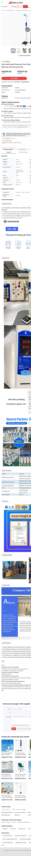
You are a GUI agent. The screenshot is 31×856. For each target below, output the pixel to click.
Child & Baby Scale (5, 815)
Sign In (3, 142)
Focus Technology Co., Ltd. (18, 850)
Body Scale (5, 828)
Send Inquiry (14, 78)
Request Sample (25, 81)
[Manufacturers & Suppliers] (15, 2)
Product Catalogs (22, 809)
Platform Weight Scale (7, 842)
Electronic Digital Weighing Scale (10, 839)
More (2, 845)
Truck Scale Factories (7, 835)
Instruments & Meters (9, 10)
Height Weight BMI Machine (7, 812)
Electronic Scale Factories (20, 835)
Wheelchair (17, 815)
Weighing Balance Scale (21, 842)
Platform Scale (22, 828)
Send (14, 728)
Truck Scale (13, 828)
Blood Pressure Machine (20, 812)
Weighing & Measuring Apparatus (21, 10)
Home (2, 10)
